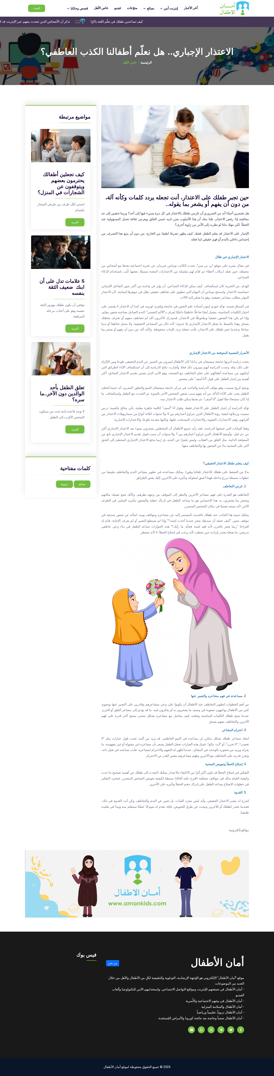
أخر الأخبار (191, 8)
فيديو (117, 8)
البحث (36, 8)
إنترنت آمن (170, 8)
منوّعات (132, 8)
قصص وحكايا (79, 8)
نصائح (150, 8)
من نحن (112, 963)
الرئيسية (146, 62)
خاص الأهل (101, 8)
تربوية (64, 484)
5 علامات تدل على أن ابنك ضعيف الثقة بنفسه (62, 287)
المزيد (74, 222)
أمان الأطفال (217, 962)
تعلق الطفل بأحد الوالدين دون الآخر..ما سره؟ (62, 393)
